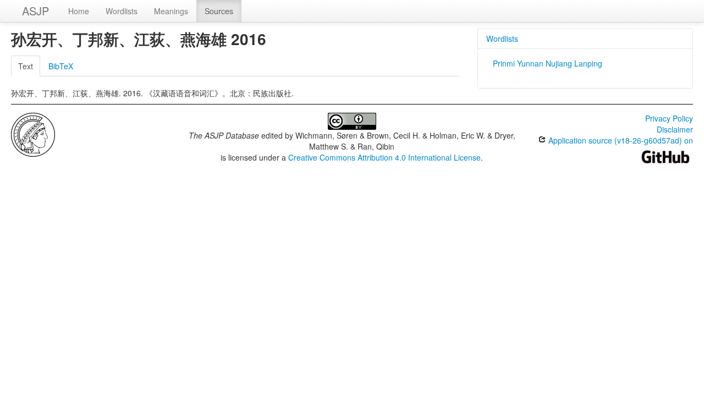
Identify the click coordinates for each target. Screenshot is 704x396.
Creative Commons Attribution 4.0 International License (384, 157)
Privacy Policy (669, 118)
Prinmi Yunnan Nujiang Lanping (547, 63)
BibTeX (60, 66)
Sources (219, 11)
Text (25, 66)
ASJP (35, 11)
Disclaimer (675, 129)
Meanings (171, 11)
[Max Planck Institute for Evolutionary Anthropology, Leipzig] (33, 133)
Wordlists (122, 11)
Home (78, 11)
